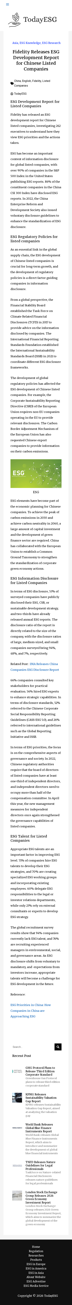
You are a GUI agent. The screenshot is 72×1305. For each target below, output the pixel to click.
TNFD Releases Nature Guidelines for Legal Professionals (40, 1165)
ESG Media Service (36, 1286)
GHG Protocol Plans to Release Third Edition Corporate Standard (40, 1071)
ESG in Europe (36, 1264)
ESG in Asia (36, 1273)
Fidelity (36, 81)
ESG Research (51, 43)
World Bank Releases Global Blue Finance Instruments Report (39, 1128)
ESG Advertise (36, 1281)
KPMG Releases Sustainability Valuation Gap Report (41, 1098)
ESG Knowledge (30, 43)
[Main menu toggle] (7, 4)
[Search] (58, 1046)
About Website (36, 1277)
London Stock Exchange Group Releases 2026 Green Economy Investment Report (41, 1197)
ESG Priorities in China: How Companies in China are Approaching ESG (30, 1010)
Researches (36, 1255)
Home (36, 1246)
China (17, 81)
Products (36, 1259)
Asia (15, 43)
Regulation (36, 1251)
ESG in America (36, 1268)
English (26, 81)
